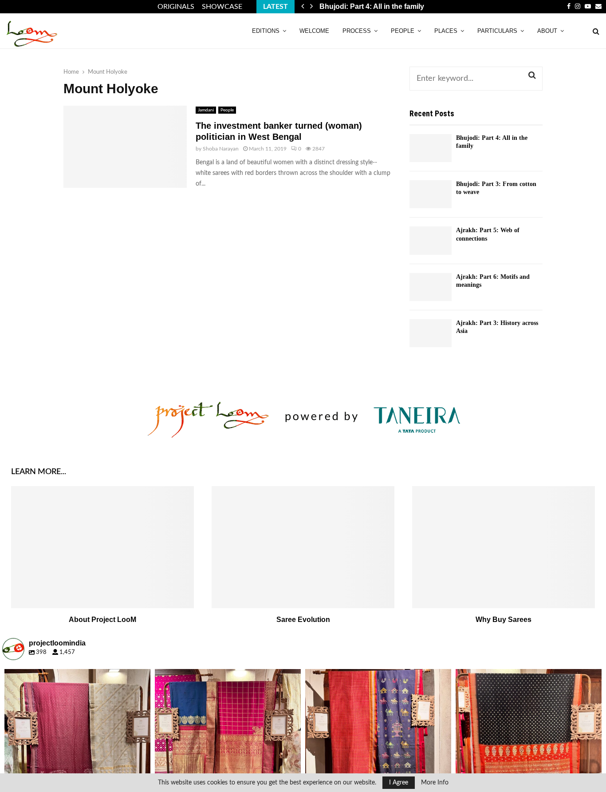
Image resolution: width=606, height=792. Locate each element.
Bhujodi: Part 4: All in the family (371, 6)
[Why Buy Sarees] (503, 547)
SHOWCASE (222, 6)
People (402, 31)
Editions (265, 31)
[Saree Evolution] (303, 547)
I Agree (398, 783)
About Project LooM (102, 619)
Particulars (497, 31)
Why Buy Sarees (503, 619)
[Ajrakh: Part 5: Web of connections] (430, 240)
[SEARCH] (532, 75)
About (547, 31)
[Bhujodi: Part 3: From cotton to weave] (430, 194)
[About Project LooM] (102, 547)
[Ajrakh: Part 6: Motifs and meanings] (430, 287)
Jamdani (206, 110)
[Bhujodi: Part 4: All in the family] (430, 148)
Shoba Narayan (221, 148)
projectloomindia (76, 677)
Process (356, 31)
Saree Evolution (303, 619)
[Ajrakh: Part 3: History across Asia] (430, 333)
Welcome (314, 31)
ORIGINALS (175, 6)
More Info (435, 783)
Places (445, 31)
